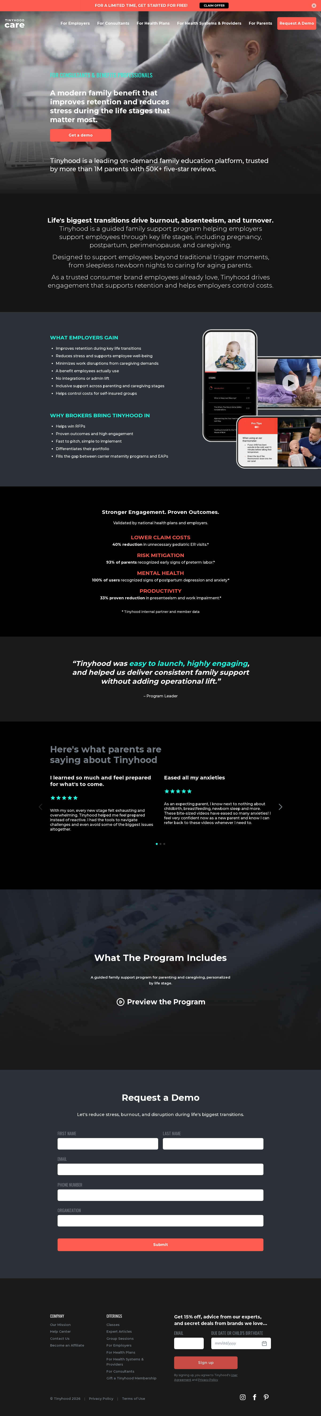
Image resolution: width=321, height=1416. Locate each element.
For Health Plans (120, 1352)
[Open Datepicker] (266, 1343)
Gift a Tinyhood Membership (131, 1378)
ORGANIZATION (69, 1210)
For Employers (119, 1345)
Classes (113, 1325)
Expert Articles (119, 1331)
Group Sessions (120, 1338)
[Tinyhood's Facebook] (254, 1397)
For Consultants (120, 1371)
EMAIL (62, 1159)
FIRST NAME (67, 1133)
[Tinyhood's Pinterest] (266, 1397)
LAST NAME (172, 1133)
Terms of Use (133, 1399)
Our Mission (60, 1325)
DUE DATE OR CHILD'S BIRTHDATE (237, 1333)
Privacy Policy (208, 1380)
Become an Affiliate (67, 1345)
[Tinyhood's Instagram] (242, 1397)
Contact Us (60, 1338)
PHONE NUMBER (70, 1185)
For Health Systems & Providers (125, 1362)
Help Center (60, 1331)
